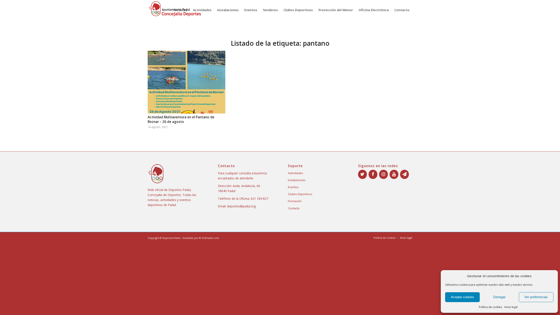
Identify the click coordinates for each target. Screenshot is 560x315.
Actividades (295, 173)
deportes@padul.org (241, 206)
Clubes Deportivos (300, 194)
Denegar (499, 297)
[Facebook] (373, 174)
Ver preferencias (536, 297)
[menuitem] (180, 10)
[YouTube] (394, 174)
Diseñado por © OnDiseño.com (201, 238)
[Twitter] (362, 174)
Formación (295, 201)
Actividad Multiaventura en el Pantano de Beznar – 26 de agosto (181, 119)
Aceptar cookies (462, 297)
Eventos (293, 187)
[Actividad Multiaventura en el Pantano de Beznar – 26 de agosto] (186, 82)
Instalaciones (297, 180)
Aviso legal (511, 307)
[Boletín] (404, 174)
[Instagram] (383, 174)
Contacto (294, 208)
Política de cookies (490, 307)
